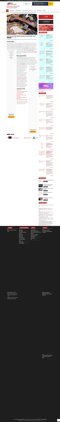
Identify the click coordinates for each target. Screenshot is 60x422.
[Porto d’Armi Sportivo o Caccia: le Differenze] (41, 189)
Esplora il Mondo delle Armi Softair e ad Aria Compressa (15, 138)
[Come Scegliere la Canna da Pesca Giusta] (41, 194)
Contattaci (36, 0)
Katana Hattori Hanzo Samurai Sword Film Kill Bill (49, 128)
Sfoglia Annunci (11, 10)
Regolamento (9, 0)
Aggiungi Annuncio (18, 10)
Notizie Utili (30, 10)
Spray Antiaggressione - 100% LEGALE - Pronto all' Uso (49, 51)
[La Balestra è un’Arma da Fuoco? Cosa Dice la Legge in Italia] (41, 185)
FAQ (15, 0)
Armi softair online (19, 90)
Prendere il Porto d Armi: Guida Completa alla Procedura (28, 138)
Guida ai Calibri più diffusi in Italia (48, 180)
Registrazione (39, 10)
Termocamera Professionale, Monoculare (49, 67)
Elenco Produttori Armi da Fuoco (30, 0)
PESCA (20, 240)
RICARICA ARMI (21, 237)
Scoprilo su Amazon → (33, 131)
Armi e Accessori (14, 37)
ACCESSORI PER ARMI (22, 239)
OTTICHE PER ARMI (21, 238)
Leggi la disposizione (46, 213)
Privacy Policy (33, 238)
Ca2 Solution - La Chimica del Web (41, 419)
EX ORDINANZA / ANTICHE (22, 232)
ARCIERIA (20, 233)
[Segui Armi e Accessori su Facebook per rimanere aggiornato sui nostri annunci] (47, 260)
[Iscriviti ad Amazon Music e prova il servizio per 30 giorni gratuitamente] (46, 90)
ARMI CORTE (20, 229)
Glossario (12, 0)
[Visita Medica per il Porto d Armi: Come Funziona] (41, 198)
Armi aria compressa (19, 93)
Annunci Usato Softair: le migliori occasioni (22, 99)
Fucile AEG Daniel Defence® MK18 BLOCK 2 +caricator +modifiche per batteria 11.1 (49, 144)
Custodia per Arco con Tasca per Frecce (49, 35)
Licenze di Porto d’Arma (34, 234)
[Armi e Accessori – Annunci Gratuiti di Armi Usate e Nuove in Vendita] (7, 10)
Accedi (35, 10)
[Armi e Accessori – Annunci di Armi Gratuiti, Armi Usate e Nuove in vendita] (12, 260)
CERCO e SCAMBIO (21, 243)
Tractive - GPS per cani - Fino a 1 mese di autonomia (49, 76)
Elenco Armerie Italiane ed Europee (21, 0)
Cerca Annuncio (24, 10)
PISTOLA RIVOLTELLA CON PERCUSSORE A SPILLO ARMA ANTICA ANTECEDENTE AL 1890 (49, 152)
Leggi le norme (46, 216)
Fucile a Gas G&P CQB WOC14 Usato (49, 161)
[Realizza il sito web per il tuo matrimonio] (46, 27)
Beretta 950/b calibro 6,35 (49, 95)
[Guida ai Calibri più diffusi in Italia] (41, 181)
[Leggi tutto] (51, 40)
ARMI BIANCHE (21, 234)
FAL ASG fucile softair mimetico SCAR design (49, 169)
